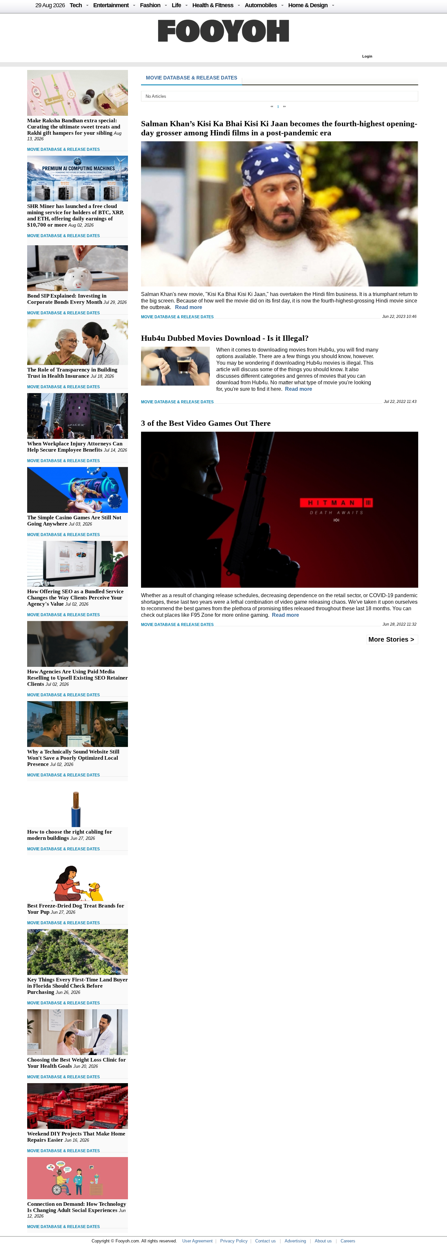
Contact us (265, 1240)
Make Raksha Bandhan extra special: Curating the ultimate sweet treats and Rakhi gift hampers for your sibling (73, 126)
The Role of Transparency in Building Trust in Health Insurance (72, 373)
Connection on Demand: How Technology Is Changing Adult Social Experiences (76, 1207)
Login (367, 56)
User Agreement (197, 1240)
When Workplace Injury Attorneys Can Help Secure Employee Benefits (74, 447)
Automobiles (261, 5)
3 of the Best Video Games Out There (206, 423)
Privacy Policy (234, 1240)
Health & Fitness (212, 5)
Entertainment (111, 5)
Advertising (295, 1240)
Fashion (150, 5)
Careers (348, 1240)
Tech (76, 5)
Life (176, 5)
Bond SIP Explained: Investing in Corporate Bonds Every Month (66, 299)
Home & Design (308, 5)
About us (323, 1240)
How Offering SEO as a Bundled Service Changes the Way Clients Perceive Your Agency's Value (75, 597)
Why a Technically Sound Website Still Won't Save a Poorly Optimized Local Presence (73, 758)
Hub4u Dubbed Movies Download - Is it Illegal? (225, 338)
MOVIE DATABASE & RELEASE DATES (63, 149)
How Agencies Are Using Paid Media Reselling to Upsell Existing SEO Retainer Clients (77, 677)
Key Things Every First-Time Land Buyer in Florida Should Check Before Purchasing (77, 986)
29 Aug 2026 (50, 5)
